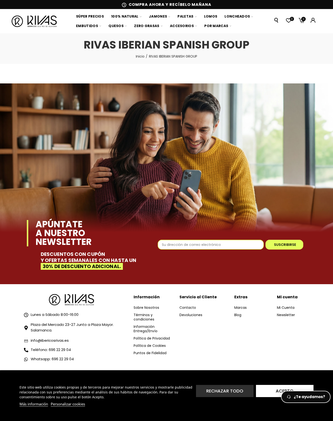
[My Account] (313, 20)
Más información (34, 403)
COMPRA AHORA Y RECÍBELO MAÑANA (170, 4)
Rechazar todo (224, 391)
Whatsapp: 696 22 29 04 (52, 358)
